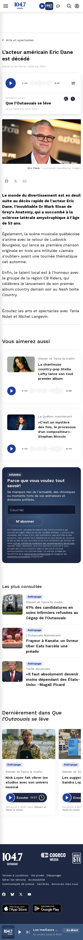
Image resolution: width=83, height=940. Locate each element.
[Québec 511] (76, 862)
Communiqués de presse (18, 884)
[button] (19, 932)
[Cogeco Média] (53, 860)
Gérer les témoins (14, 879)
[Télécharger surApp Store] (15, 909)
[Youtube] (29, 894)
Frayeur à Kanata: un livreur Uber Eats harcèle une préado (52, 646)
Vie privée (37, 875)
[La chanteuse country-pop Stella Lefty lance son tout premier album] (21, 364)
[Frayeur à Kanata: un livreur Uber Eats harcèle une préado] (12, 638)
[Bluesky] (12, 894)
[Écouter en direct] (42, 6)
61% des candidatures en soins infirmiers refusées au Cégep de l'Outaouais (52, 612)
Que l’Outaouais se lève (28, 103)
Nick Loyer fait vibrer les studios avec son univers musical (27, 782)
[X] (21, 894)
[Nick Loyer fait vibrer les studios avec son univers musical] (28, 744)
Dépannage (54, 875)
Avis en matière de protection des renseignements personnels (43, 543)
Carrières (43, 884)
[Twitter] (15, 181)
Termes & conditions (15, 875)
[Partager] (73, 83)
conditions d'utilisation (18, 556)
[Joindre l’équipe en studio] (58, 6)
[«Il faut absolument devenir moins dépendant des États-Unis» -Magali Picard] (12, 671)
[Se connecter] (77, 6)
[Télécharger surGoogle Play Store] (46, 909)
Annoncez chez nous (65, 884)
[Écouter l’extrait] (11, 83)
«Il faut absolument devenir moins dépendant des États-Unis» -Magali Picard (53, 679)
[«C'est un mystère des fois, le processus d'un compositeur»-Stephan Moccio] (21, 422)
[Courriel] (24, 181)
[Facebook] (6, 181)
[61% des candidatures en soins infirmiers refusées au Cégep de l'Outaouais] (12, 604)
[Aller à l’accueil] (20, 8)
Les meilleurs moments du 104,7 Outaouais (46, 929)
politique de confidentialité (37, 554)
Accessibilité (36, 879)
